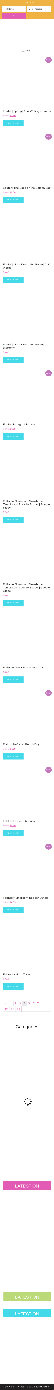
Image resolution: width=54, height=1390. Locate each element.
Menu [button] (29, 51)
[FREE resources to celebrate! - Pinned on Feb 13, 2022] (13, 1259)
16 (6, 1008)
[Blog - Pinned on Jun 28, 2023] (13, 1201)
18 (18, 1008)
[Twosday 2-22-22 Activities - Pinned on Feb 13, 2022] (32, 1259)
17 (12, 1008)
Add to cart (13, 123)
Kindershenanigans (27, 33)
